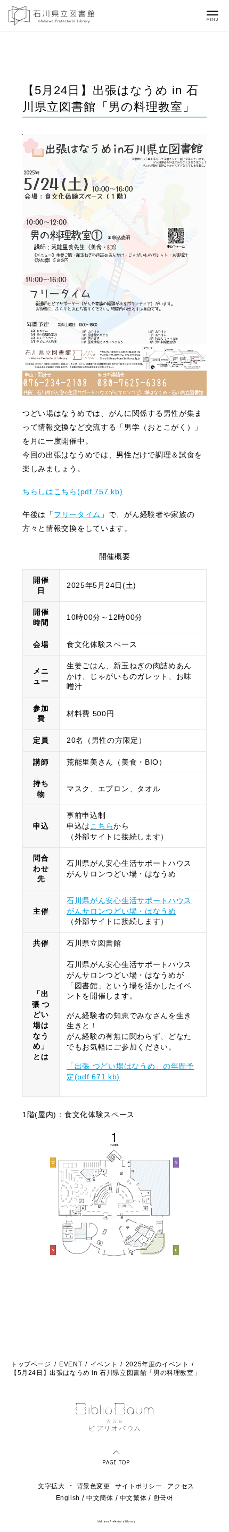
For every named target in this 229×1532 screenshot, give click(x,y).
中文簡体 (99, 1498)
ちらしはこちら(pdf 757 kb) (72, 491)
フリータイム (77, 514)
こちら (101, 826)
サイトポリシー (138, 1486)
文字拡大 (51, 1486)
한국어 (163, 1498)
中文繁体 (133, 1498)
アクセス (180, 1486)
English (68, 1498)
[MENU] (212, 12)
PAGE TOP (115, 1462)
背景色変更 (93, 1486)
